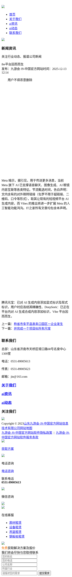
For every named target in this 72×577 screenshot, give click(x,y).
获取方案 (8, 448)
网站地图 (26, 428)
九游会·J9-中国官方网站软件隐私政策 (27, 432)
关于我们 (15, 19)
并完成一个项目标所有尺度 (32, 328)
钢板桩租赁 (17, 536)
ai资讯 (13, 23)
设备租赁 (15, 527)
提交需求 (44, 573)
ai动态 (13, 28)
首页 (12, 14)
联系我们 (15, 32)
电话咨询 (8, 471)
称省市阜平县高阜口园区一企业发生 (38, 324)
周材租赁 (15, 522)
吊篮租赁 (15, 532)
